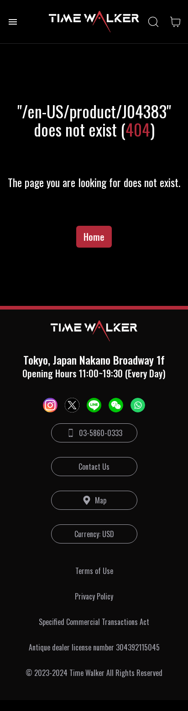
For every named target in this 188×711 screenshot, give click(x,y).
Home (94, 237)
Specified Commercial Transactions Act (94, 621)
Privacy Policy (94, 596)
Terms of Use (94, 570)
